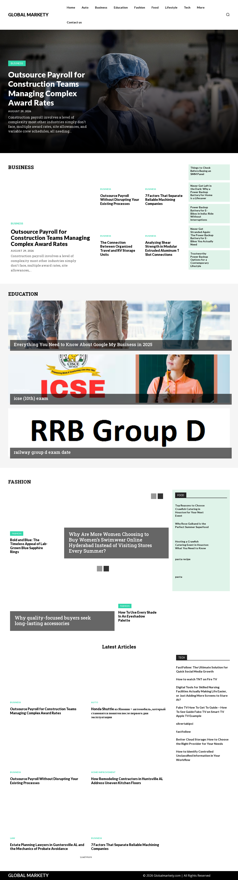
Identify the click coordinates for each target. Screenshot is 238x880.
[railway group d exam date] (119, 432)
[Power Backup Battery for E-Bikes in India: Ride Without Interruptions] (222, 212)
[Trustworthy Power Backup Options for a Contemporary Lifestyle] (222, 258)
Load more (86, 857)
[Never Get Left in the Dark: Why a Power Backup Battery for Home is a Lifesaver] (222, 190)
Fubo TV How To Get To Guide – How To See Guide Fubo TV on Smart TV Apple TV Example (201, 711)
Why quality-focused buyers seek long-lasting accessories (53, 620)
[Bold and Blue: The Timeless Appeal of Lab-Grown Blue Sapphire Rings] (33, 508)
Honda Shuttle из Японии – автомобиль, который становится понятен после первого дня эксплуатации (128, 713)
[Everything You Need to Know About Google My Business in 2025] (119, 325)
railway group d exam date (42, 452)
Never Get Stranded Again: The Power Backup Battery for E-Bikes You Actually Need (201, 236)
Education (22, 336)
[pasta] (219, 581)
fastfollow (183, 731)
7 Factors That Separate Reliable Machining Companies (164, 200)
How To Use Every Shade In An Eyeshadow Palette (137, 616)
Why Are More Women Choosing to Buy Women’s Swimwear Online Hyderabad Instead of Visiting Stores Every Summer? (110, 542)
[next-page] (16, 139)
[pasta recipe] (219, 564)
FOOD (180, 495)
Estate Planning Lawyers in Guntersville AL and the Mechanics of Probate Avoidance (47, 847)
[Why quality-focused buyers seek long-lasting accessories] (60, 595)
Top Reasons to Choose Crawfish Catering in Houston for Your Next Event (190, 510)
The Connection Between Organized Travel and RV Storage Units (117, 248)
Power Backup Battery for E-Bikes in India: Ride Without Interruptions (201, 213)
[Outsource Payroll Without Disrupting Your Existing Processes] (119, 177)
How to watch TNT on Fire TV (196, 679)
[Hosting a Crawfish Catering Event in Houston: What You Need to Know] (219, 546)
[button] (228, 14)
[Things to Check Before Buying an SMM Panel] (222, 172)
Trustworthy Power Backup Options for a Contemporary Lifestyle (199, 260)
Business (17, 63)
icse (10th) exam (31, 398)
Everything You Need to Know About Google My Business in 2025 (83, 344)
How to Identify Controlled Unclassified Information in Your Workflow (198, 755)
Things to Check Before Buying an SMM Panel (200, 171)
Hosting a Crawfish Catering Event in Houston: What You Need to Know (192, 545)
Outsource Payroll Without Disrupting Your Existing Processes (119, 200)
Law (12, 838)
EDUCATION (23, 294)
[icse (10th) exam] (119, 378)
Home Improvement (103, 772)
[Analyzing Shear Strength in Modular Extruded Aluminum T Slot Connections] (164, 224)
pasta (178, 576)
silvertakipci (184, 723)
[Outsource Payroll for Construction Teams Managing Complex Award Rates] (51, 200)
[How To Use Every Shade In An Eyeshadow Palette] (141, 581)
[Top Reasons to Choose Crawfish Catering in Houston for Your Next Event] (219, 510)
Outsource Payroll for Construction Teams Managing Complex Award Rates (46, 88)
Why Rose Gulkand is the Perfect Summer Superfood (192, 525)
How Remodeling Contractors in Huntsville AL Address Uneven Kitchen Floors (127, 781)
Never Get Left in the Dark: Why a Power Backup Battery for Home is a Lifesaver (201, 192)
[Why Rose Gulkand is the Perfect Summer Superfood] (219, 528)
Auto (94, 702)
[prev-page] (10, 139)
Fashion (16, 533)
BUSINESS (21, 167)
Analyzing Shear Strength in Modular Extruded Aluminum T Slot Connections (162, 248)
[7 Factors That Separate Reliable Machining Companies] (164, 177)
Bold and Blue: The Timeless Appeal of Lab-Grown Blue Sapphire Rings (28, 546)
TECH (181, 657)
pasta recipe (182, 559)
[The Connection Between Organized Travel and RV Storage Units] (119, 224)
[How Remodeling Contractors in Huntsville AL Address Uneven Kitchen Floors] (128, 749)
